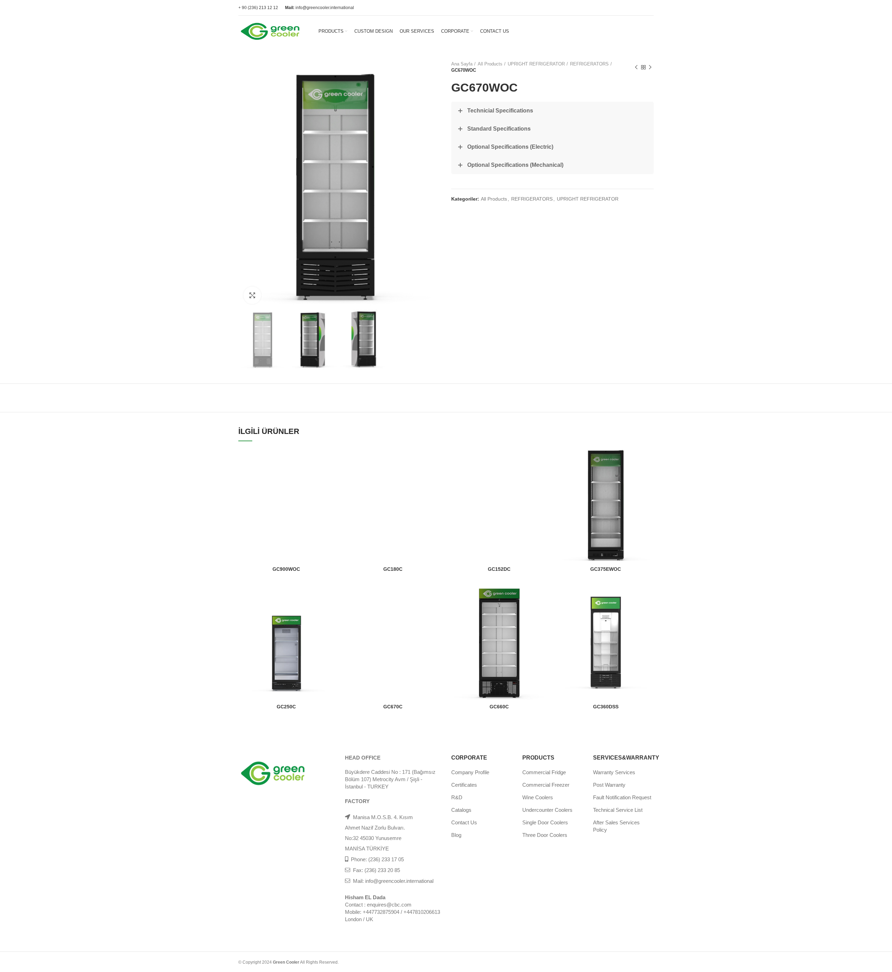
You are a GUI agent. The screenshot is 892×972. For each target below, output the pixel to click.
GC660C (499, 706)
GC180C (392, 569)
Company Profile (470, 772)
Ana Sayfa (461, 64)
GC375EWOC (605, 569)
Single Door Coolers (545, 822)
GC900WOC (286, 569)
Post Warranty (609, 785)
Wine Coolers (537, 797)
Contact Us (464, 822)
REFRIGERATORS (589, 64)
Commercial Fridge (544, 772)
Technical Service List (618, 810)
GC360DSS (605, 706)
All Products (490, 64)
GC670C (392, 706)
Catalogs (461, 810)
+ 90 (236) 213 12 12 (258, 7)
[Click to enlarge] (252, 295)
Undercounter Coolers (547, 810)
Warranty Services (614, 772)
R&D (456, 797)
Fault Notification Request (622, 797)
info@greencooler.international (319, 7)
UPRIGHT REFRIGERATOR (536, 64)
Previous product (636, 67)
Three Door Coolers (544, 835)
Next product (650, 67)
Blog (456, 835)
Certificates (464, 785)
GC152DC (499, 569)
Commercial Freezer (545, 785)
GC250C (286, 706)
